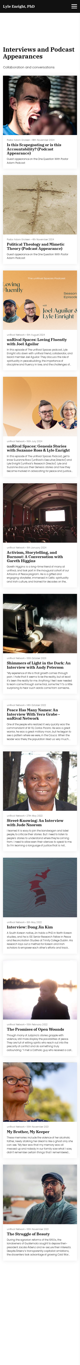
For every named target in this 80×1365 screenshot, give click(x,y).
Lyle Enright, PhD (19, 6)
